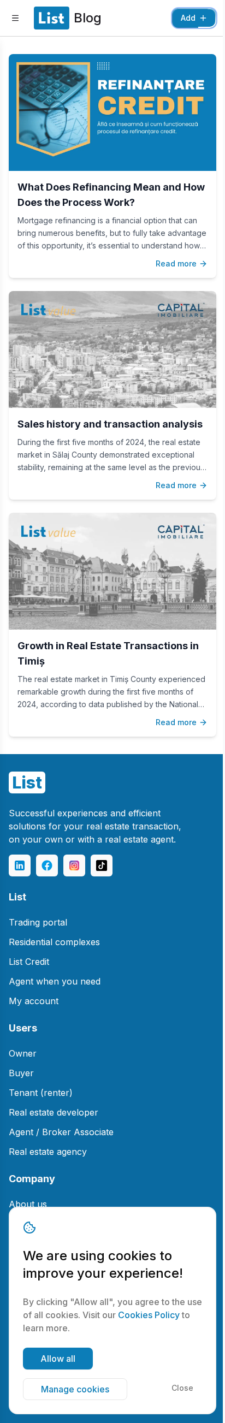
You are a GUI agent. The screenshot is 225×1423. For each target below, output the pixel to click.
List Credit (29, 961)
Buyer (21, 1073)
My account (33, 1000)
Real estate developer (53, 1112)
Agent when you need (54, 981)
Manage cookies (75, 1389)
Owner (23, 1053)
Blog (88, 18)
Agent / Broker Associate (61, 1131)
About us (28, 1204)
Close (182, 1387)
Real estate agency (48, 1151)
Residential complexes (54, 941)
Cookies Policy (149, 1314)
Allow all (57, 1358)
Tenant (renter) (41, 1092)
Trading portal (38, 922)
